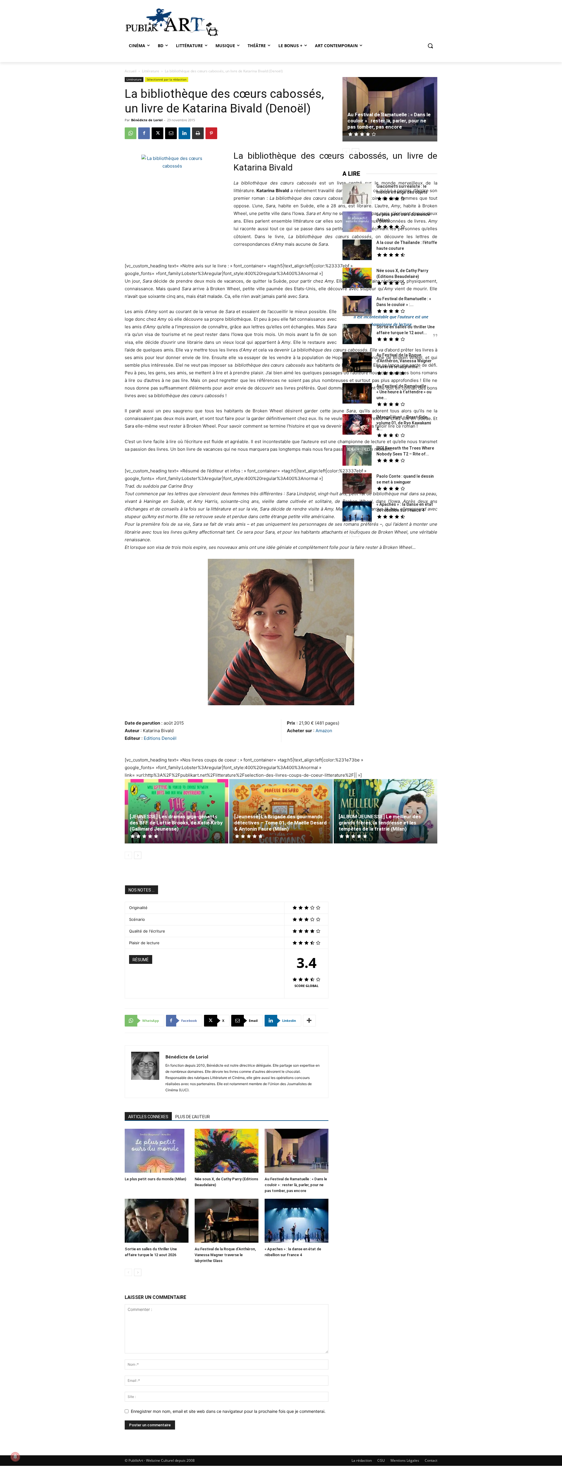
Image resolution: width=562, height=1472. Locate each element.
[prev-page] (128, 855)
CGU (381, 1460)
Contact (431, 1460)
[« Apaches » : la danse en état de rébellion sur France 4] (296, 1221)
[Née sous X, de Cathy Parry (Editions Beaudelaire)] (226, 1151)
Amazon (324, 730)
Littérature (150, 71)
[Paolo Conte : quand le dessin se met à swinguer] (357, 484)
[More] (309, 1021)
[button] (430, 46)
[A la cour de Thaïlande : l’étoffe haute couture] (357, 251)
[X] (157, 133)
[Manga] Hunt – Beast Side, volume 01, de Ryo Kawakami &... (403, 423)
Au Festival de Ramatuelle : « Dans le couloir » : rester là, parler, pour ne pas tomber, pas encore (296, 1185)
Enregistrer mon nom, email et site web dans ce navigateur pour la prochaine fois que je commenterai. (228, 1411)
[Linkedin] (184, 133)
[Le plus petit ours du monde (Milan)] (157, 1151)
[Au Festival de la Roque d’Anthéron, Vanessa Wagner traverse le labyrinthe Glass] (226, 1221)
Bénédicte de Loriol (146, 120)
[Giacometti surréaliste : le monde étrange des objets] (357, 194)
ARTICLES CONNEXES (148, 1116)
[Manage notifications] (15, 1456)
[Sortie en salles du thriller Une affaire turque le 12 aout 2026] (157, 1221)
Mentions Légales (404, 1460)
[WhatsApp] (130, 133)
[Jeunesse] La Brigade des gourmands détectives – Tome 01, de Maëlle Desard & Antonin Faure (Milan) (280, 823)
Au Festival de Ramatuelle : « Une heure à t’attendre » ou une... (403, 392)
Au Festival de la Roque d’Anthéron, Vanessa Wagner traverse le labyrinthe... (404, 361)
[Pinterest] (211, 133)
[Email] (171, 133)
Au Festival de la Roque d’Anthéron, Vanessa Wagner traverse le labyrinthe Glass (225, 1255)
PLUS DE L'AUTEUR (192, 1116)
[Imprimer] (198, 133)
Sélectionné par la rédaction (166, 79)
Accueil (130, 71)
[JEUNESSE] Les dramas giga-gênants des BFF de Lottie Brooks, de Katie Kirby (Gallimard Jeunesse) (176, 823)
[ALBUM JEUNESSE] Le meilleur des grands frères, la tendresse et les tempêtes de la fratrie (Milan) (380, 823)
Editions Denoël (160, 738)
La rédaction (362, 1460)
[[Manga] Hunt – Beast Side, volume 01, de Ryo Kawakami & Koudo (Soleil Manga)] (357, 425)
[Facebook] (144, 133)
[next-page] (137, 855)
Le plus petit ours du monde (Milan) (155, 1179)
